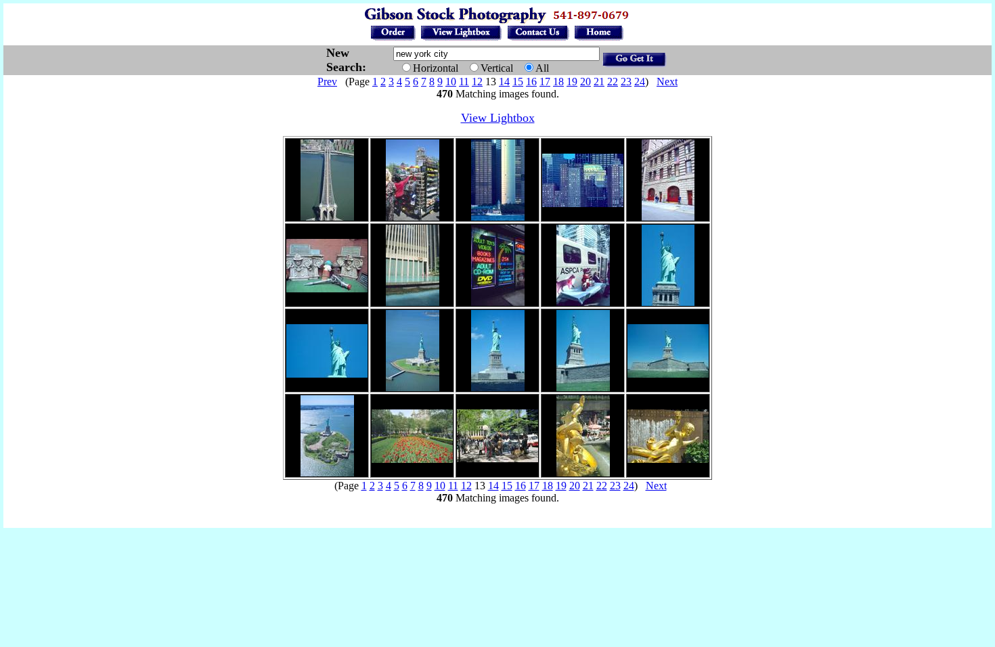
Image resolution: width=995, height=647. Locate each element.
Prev (327, 81)
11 (464, 81)
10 (450, 81)
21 (599, 81)
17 (544, 81)
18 (558, 81)
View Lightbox (498, 118)
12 (477, 81)
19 (572, 81)
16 (531, 81)
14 (504, 81)
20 (585, 81)
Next (667, 81)
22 (612, 81)
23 (626, 81)
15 (517, 81)
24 (639, 81)
